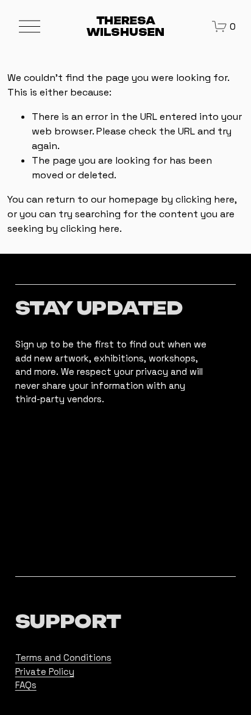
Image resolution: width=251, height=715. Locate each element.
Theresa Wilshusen (125, 26)
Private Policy (44, 671)
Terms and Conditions (63, 657)
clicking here (205, 199)
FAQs (26, 685)
